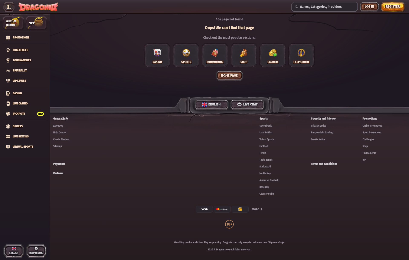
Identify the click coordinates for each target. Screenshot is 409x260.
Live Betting (265, 132)
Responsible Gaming (322, 132)
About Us (58, 125)
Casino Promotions (372, 125)
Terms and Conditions (324, 164)
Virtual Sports (266, 139)
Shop (365, 146)
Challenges (368, 139)
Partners (58, 173)
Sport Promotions (372, 132)
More (255, 209)
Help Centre (59, 132)
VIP (364, 159)
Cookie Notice (318, 139)
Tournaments (369, 152)
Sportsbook (265, 125)
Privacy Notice (318, 125)
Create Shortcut (61, 139)
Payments (59, 164)
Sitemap (57, 146)
